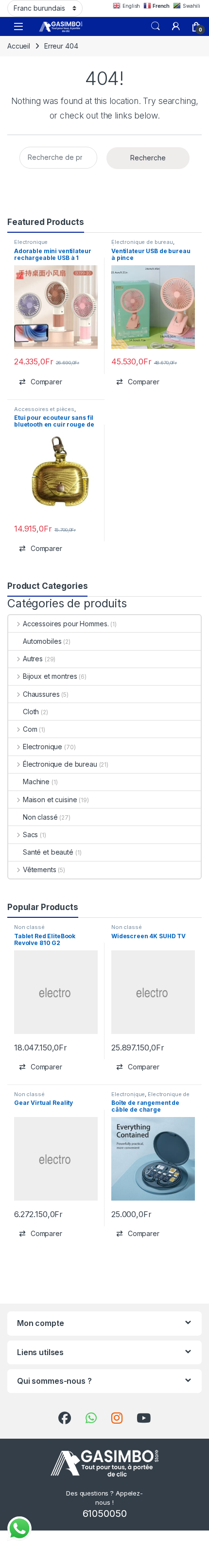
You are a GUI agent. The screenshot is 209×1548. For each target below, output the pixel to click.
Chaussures (41, 694)
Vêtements (39, 869)
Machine (36, 781)
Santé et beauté (48, 852)
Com (30, 729)
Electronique (31, 242)
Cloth (31, 711)
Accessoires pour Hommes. (65, 623)
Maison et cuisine (50, 799)
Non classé (40, 817)
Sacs (30, 834)
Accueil (18, 46)
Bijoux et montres (50, 676)
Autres (33, 658)
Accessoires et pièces (44, 409)
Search (155, 26)
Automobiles (42, 641)
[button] (40, 382)
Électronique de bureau (142, 242)
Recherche (148, 158)
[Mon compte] (176, 26)
